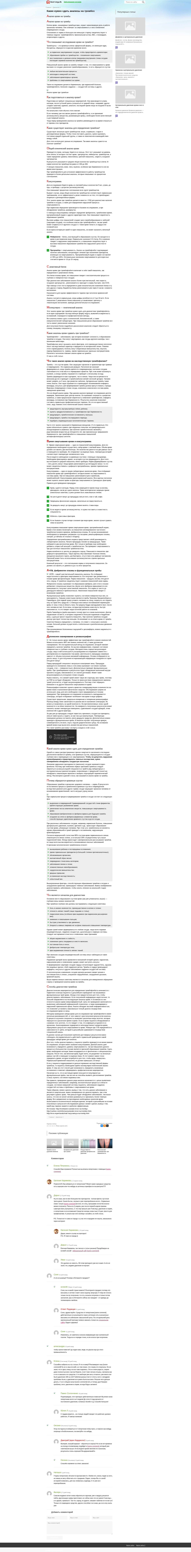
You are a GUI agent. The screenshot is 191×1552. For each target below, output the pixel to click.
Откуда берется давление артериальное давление (88, 1151)
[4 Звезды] (53, 1125)
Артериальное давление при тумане (71, 1150)
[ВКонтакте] (102, 1126)
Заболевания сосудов (72, 2)
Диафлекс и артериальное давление (129, 37)
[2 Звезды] (49, 1125)
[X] (107, 1126)
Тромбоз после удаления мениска (52, 1150)
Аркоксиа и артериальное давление (128, 70)
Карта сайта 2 (140, 1545)
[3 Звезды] (51, 1125)
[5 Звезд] (54, 1125)
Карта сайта (130, 1545)
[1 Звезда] (47, 1125)
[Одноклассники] (104, 1126)
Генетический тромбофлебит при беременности (103, 1151)
